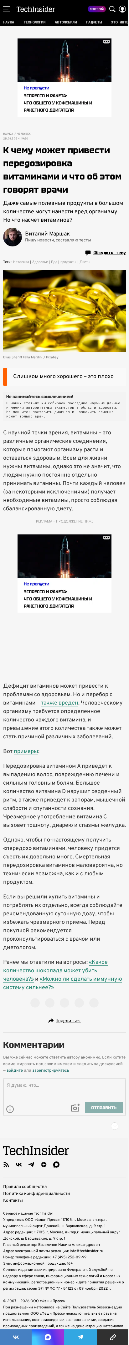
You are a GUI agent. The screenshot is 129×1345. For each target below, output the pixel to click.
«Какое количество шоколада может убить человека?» (55, 971)
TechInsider (35, 9)
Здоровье (40, 262)
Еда (54, 262)
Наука (8, 134)
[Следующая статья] (64, 1126)
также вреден (59, 703)
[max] (56, 1164)
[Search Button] (112, 9)
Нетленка (21, 262)
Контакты (13, 1200)
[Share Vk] (16, 1337)
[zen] (44, 1164)
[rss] (6, 1164)
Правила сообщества (25, 1187)
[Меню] (6, 9)
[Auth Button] (122, 9)
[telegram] (31, 1164)
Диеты (85, 262)
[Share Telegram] (80, 1337)
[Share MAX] (48, 1337)
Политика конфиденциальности (36, 1193)
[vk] (19, 1164)
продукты (68, 262)
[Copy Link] (113, 1337)
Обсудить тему (109, 252)
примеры (26, 751)
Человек (24, 134)
